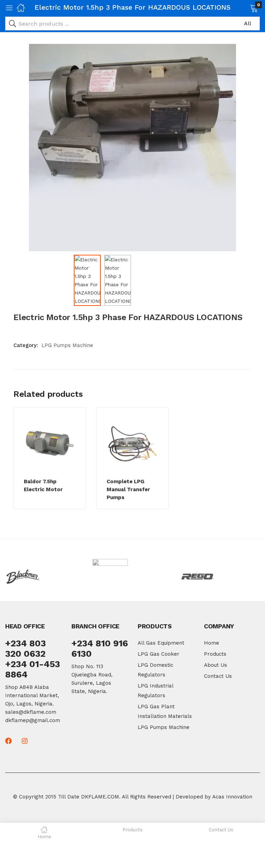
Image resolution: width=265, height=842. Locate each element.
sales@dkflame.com (30, 712)
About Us (215, 665)
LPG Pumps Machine (67, 345)
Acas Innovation (232, 797)
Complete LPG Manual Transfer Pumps (128, 489)
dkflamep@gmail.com (32, 720)
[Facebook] (8, 741)
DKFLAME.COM (100, 797)
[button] (245, 7)
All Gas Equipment (161, 643)
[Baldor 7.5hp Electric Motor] (50, 444)
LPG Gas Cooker (158, 654)
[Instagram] (24, 741)
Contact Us (218, 676)
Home (211, 643)
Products (215, 654)
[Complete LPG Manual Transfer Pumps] (132, 444)
